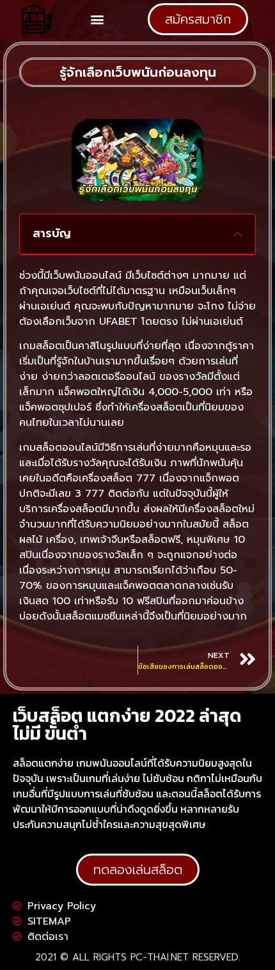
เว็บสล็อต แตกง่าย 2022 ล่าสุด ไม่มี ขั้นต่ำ (127, 724)
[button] (97, 19)
